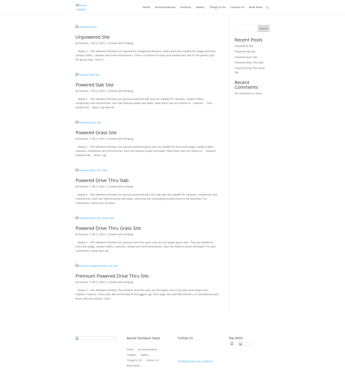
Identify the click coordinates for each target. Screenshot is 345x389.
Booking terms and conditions (195, 361)
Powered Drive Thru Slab (102, 180)
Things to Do (217, 7)
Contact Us (237, 7)
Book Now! (255, 7)
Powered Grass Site (96, 132)
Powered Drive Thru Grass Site (108, 228)
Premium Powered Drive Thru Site (112, 276)
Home (146, 7)
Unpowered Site (92, 37)
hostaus (83, 43)
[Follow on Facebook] (181, 350)
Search (264, 28)
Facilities (185, 7)
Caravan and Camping (120, 43)
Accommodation (165, 7)
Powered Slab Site (94, 84)
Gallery (200, 7)
